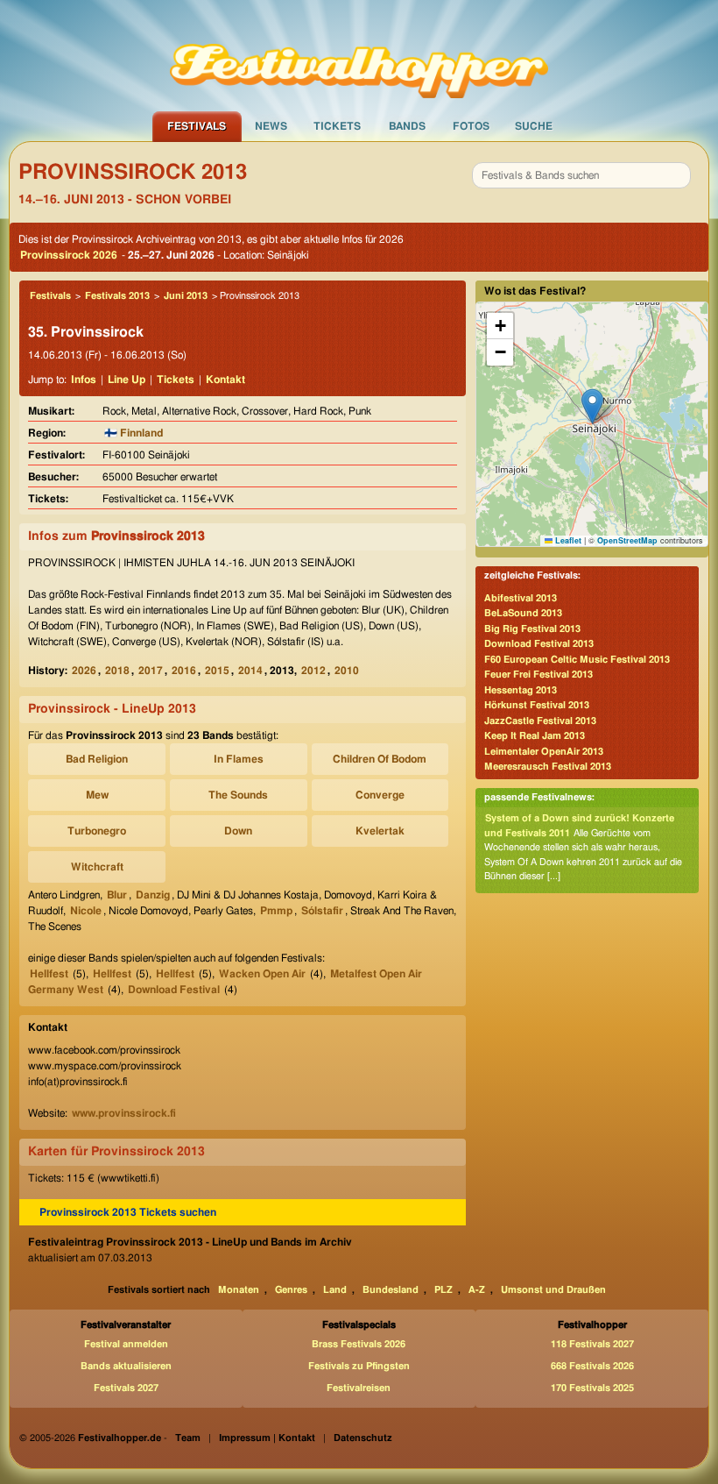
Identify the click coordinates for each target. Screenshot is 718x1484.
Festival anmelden (126, 1344)
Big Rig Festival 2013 (532, 629)
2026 (84, 670)
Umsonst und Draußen (553, 1290)
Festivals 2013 (117, 296)
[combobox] (581, 175)
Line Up (126, 379)
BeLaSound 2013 (523, 613)
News (271, 126)
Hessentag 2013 (520, 690)
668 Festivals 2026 (592, 1366)
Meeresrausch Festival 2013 (547, 766)
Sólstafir (322, 910)
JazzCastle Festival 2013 (540, 721)
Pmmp (276, 910)
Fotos (471, 126)
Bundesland (391, 1290)
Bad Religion (97, 759)
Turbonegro (96, 831)
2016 (184, 670)
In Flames (239, 759)
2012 (313, 670)
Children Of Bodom (379, 759)
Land (335, 1290)
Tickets (337, 126)
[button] (592, 406)
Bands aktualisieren (126, 1366)
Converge (380, 795)
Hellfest (49, 974)
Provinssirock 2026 (68, 255)
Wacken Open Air (262, 974)
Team (188, 1438)
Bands (407, 126)
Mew (97, 795)
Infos (83, 379)
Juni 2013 (186, 296)
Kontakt (225, 379)
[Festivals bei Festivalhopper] (359, 55)
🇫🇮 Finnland (133, 433)
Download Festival (174, 989)
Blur (117, 895)
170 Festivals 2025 (592, 1388)
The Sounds (238, 795)
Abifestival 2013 (520, 598)
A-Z (476, 1290)
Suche (534, 126)
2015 (217, 670)
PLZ (443, 1290)
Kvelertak (380, 831)
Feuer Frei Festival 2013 (538, 674)
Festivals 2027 (126, 1388)
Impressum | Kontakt (267, 1438)
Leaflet (567, 540)
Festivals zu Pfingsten (359, 1366)
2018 (117, 670)
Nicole (86, 910)
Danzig (153, 895)
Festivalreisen (359, 1388)
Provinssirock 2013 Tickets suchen (127, 1212)
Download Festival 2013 (539, 644)
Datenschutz (363, 1438)
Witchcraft (97, 867)
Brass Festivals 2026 (358, 1344)
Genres (291, 1290)
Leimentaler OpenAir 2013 (543, 751)
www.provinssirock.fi (124, 1113)
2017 (150, 670)
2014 (250, 670)
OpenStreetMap (627, 540)
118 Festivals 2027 (592, 1344)
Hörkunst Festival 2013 (536, 705)
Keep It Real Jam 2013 (534, 736)
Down (238, 831)
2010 (346, 670)
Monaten (238, 1290)
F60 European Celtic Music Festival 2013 (577, 659)
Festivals (196, 126)
